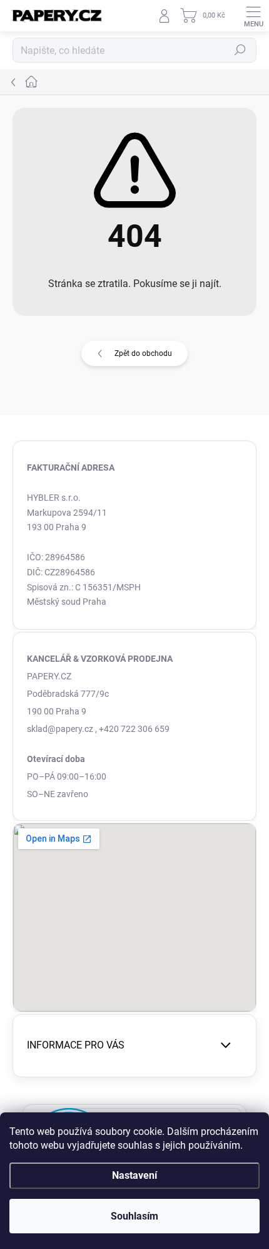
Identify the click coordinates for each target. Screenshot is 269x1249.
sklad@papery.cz (60, 729)
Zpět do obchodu (143, 353)
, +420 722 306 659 (132, 729)
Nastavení (134, 1175)
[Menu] (253, 15)
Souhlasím (134, 1216)
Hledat (240, 50)
